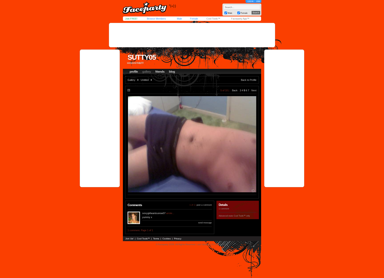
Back (235, 90)
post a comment (204, 205)
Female (194, 18)
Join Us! (129, 238)
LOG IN (250, 1)
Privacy (177, 238)
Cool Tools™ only (242, 216)
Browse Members (156, 18)
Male (179, 18)
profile (134, 71)
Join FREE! (131, 18)
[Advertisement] (192, 35)
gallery (146, 71)
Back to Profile (248, 80)
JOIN (258, 1)
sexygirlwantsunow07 (154, 213)
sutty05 (142, 57)
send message (205, 223)
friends (159, 71)
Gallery (131, 80)
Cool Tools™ (213, 18)
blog (172, 71)
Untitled (145, 80)
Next (253, 90)
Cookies (166, 238)
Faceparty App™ (240, 18)
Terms (156, 238)
